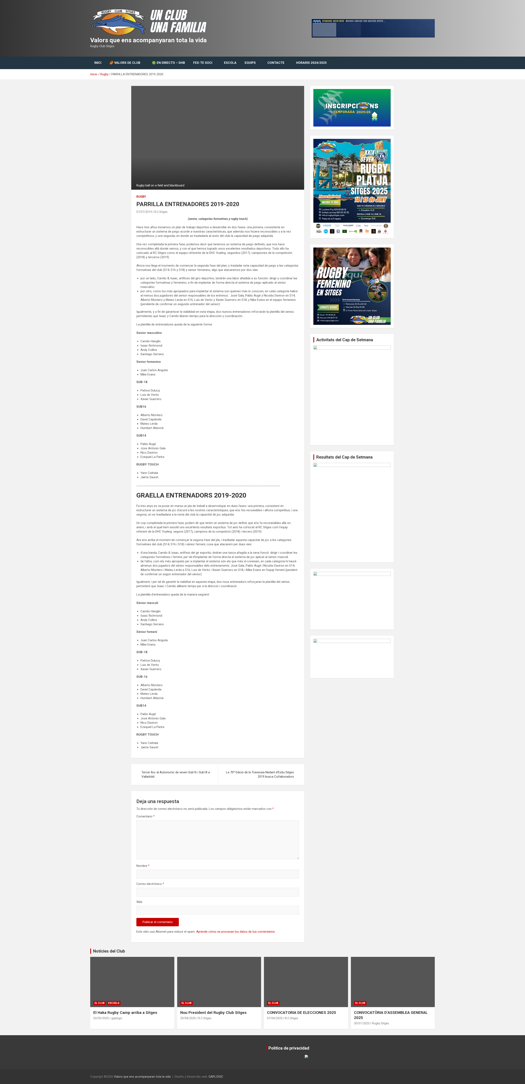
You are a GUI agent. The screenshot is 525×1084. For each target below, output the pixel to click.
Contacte (275, 63)
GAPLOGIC (216, 1076)
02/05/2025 (101, 1018)
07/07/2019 (144, 211)
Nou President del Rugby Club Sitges (213, 1012)
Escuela (113, 1003)
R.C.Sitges (161, 211)
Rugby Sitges (380, 1023)
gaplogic (116, 1018)
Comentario (145, 816)
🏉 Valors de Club (125, 63)
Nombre (143, 866)
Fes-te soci (202, 63)
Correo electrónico (150, 884)
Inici (97, 63)
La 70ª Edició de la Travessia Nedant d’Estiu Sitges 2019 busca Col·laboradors (260, 774)
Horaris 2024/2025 (311, 63)
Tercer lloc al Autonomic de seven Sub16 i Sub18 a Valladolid (176, 774)
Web (139, 902)
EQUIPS (250, 63)
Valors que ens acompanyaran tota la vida (148, 40)
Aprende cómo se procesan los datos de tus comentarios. (235, 931)
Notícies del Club (109, 951)
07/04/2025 (275, 1018)
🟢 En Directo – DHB (168, 63)
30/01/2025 (362, 1023)
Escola (230, 63)
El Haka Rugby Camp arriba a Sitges (125, 1012)
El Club (100, 1003)
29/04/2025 (188, 1018)
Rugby (141, 196)
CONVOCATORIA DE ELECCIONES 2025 (301, 1012)
